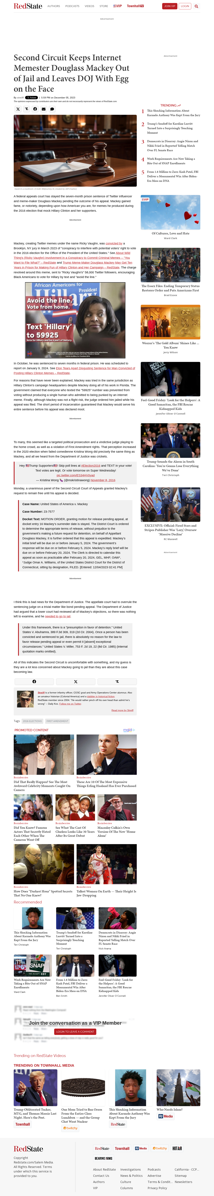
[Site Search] (196, 6)
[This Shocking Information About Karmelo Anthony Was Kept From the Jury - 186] (131, 1087)
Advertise (154, 1176)
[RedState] (28, 6)
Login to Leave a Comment (75, 1031)
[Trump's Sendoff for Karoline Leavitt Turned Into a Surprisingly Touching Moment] (75, 918)
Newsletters (183, 1182)
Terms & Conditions (160, 1182)
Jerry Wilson (170, 352)
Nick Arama (105, 948)
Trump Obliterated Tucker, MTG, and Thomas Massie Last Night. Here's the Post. (35, 1113)
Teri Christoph (21, 945)
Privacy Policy (157, 1188)
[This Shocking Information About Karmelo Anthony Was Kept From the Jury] (33, 918)
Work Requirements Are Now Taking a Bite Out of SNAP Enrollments (32, 983)
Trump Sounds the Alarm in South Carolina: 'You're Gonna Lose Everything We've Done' (171, 466)
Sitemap (181, 1176)
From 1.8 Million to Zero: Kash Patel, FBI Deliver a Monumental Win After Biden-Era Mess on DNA (72, 985)
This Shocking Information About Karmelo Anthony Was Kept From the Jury (32, 936)
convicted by (114, 243)
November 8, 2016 (103, 480)
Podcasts (72, 6)
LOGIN (185, 6)
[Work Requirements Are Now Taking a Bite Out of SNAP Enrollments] (33, 965)
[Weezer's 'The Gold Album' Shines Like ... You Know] (170, 322)
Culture (125, 1182)
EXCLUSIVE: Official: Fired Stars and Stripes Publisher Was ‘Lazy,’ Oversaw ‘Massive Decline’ (170, 530)
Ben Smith (61, 996)
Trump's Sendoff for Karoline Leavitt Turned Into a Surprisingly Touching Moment (74, 938)
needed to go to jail (57, 616)
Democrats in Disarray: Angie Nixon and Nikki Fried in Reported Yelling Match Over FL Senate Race (117, 938)
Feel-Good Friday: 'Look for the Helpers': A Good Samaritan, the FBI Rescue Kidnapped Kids (116, 985)
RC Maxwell (170, 539)
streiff (20, 97)
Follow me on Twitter (70, 703)
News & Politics (131, 1176)
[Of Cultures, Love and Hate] (170, 212)
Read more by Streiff (122, 710)
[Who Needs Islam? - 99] (178, 1087)
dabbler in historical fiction (101, 696)
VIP (95, 1188)
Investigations (130, 1169)
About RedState (104, 1169)
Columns (126, 1188)
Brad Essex (170, 295)
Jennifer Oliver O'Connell (112, 996)
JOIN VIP (169, 6)
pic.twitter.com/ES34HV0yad (76, 475)
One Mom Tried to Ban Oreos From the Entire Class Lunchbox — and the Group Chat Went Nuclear (81, 1115)
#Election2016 (90, 465)
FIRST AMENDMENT (57, 721)
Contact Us (101, 1176)
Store (104, 6)
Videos (89, 6)
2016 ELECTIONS (32, 721)
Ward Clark (19, 992)
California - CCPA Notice (187, 1169)
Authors (53, 6)
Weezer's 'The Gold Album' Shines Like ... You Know (170, 345)
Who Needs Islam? (170, 1109)
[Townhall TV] (135, 6)
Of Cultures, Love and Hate (170, 233)
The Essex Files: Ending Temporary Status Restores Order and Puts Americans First (170, 288)
